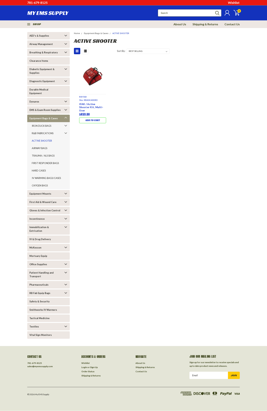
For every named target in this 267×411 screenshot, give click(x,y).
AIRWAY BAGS (39, 148)
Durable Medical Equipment (38, 91)
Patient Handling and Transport (41, 274)
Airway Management (41, 44)
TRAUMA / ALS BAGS (43, 155)
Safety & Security (39, 301)
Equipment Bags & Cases (43, 118)
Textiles (34, 326)
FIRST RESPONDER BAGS (45, 163)
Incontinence (37, 218)
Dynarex (34, 101)
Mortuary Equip (38, 255)
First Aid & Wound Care (42, 202)
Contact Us (232, 24)
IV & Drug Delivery (40, 239)
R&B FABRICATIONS (43, 133)
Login (84, 367)
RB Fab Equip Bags (39, 293)
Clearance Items (38, 60)
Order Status (87, 371)
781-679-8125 (37, 3)
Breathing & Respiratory (43, 52)
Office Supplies (38, 264)
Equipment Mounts (40, 193)
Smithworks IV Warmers (43, 309)
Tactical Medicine (39, 318)
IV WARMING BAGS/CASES (46, 178)
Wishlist (234, 3)
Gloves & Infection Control (44, 210)
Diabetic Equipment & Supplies (41, 71)
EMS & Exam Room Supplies (45, 109)
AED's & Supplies (39, 35)
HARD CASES (39, 170)
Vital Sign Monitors (40, 334)
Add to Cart (92, 120)
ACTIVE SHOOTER (42, 140)
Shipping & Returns (205, 24)
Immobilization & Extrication (39, 229)
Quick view (92, 75)
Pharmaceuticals (38, 284)
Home (77, 33)
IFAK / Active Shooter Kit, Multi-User (91, 107)
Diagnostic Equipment (42, 81)
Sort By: (121, 51)
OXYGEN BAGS (40, 185)
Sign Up (94, 367)
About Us (179, 24)
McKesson (35, 247)
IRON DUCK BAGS (41, 125)
